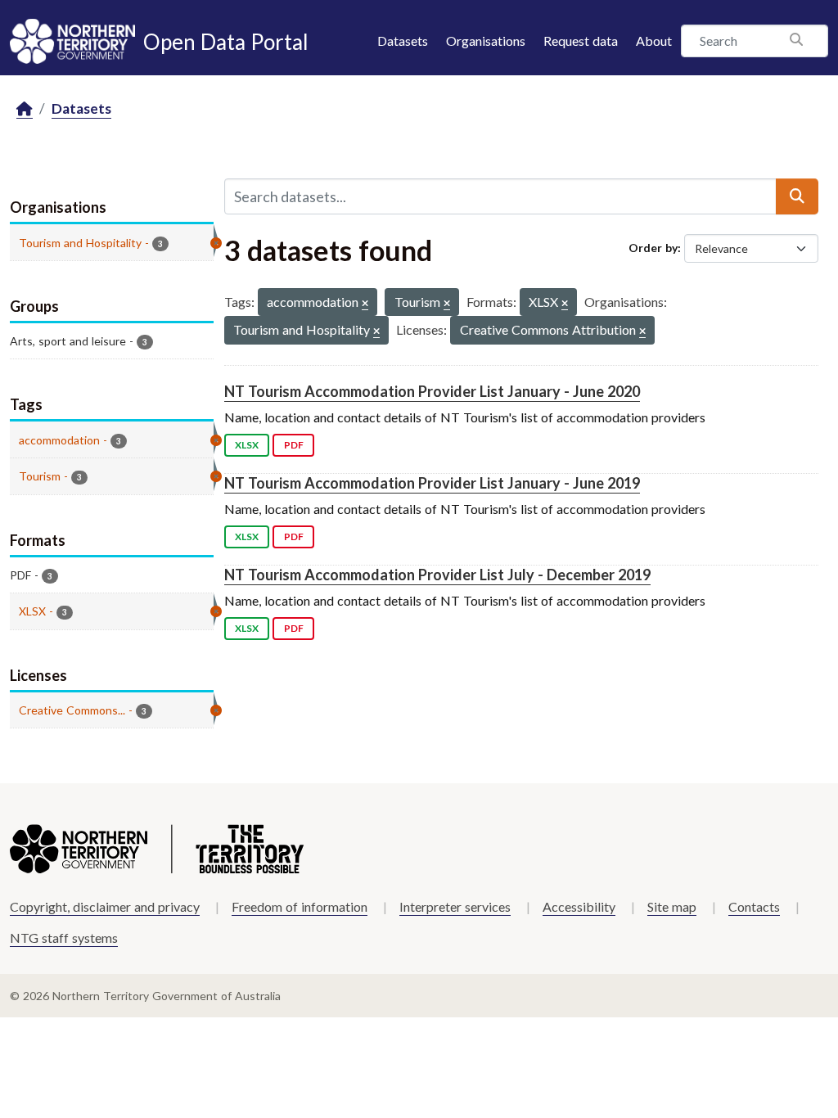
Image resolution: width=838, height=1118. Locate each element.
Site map (671, 906)
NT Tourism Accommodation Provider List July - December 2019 (437, 575)
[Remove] (365, 304)
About (654, 40)
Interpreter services (455, 906)
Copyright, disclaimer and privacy (105, 906)
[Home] (24, 109)
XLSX (247, 445)
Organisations (485, 40)
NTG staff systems (64, 937)
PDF (294, 445)
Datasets (402, 40)
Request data (580, 40)
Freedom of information (299, 906)
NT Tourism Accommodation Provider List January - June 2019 (432, 483)
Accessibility (579, 906)
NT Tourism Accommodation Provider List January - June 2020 (432, 391)
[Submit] (797, 196)
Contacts (754, 906)
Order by (653, 248)
